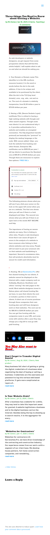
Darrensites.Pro (29, 272)
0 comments (25, 25)
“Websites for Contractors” (20, 431)
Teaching (40, 22)
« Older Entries (10, 467)
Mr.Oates (12, 22)
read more (9, 386)
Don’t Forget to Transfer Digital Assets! (22, 357)
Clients (31, 22)
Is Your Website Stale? (17, 396)
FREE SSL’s (24, 160)
